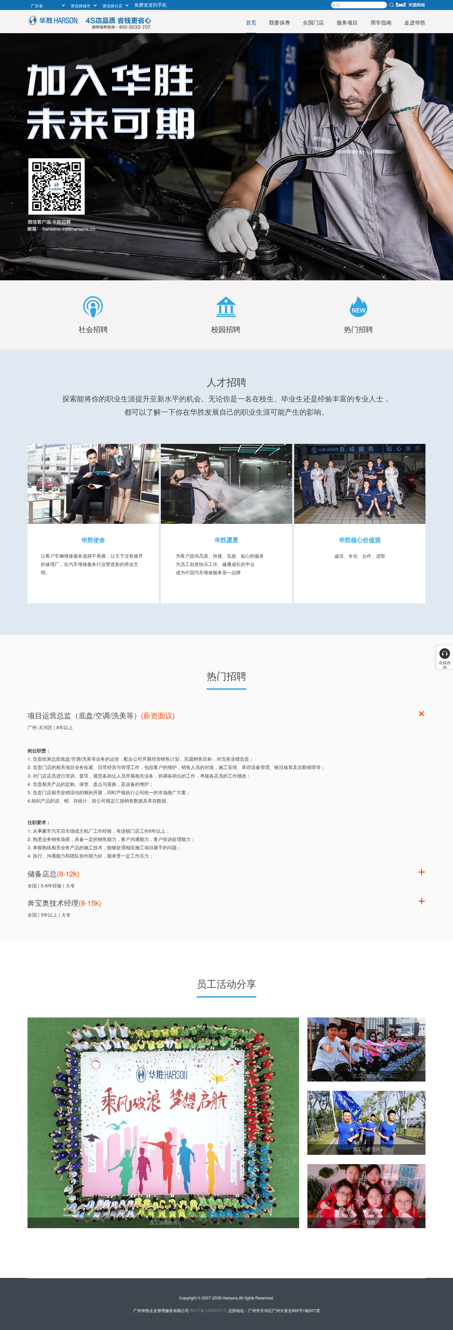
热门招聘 (358, 329)
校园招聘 (225, 329)
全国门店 (313, 22)
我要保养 (279, 22)
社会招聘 (93, 329)
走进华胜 (414, 22)
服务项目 (347, 22)
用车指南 (381, 22)
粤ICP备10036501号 (208, 1310)
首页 (251, 22)
